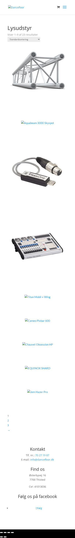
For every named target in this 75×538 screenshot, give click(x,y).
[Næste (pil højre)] (5, 536)
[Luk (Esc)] (12, 532)
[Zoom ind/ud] (1, 532)
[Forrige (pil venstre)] (1, 536)
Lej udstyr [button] (42, 111)
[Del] (8, 532)
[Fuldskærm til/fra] (5, 532)
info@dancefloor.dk (42, 459)
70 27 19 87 (42, 455)
